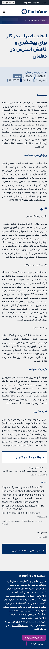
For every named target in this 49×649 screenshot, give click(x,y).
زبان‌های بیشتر (7, 2)
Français (40, 80)
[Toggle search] (40, 11)
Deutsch (27, 80)
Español (27, 2)
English (36, 2)
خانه (44, 20)
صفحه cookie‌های (19, 625)
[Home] (34, 11)
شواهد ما (32, 20)
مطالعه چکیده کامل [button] (29, 457)
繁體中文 (14, 80)
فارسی (44, 2)
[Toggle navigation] (4, 11)
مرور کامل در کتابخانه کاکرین (26, 550)
